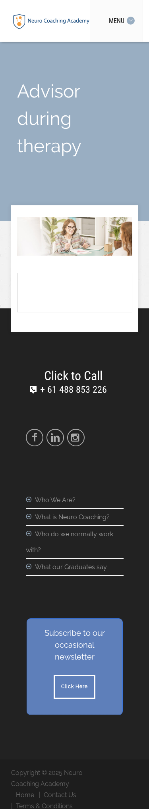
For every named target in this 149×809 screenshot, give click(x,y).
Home (25, 795)
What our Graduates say (71, 567)
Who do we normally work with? (69, 542)
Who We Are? (55, 500)
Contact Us (60, 795)
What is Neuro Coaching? (72, 517)
